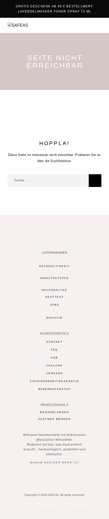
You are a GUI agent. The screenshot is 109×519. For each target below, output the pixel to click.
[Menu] (96, 25)
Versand (54, 373)
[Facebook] (35, 475)
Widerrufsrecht (54, 389)
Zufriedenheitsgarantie (54, 381)
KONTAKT (54, 341)
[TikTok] (64, 475)
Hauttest (54, 296)
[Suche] (95, 180)
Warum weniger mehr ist (54, 462)
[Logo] (18, 25)
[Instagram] (45, 475)
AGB (54, 357)
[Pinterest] (74, 475)
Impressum (77, 504)
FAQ (54, 349)
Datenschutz (48, 504)
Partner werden (54, 419)
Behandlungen (54, 412)
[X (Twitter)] (55, 475)
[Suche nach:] (48, 180)
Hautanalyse (54, 290)
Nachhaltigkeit (54, 266)
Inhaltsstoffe (54, 278)
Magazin (54, 317)
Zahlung (54, 365)
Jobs (54, 304)
